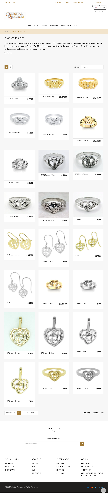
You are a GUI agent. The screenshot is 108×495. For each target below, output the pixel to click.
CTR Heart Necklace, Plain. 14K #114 (14, 401)
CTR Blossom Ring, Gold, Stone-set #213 (82, 97)
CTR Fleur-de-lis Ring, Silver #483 (48, 220)
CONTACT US (36, 473)
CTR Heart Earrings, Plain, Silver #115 (14, 303)
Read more (8, 53)
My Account (59, 2)
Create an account (79, 2)
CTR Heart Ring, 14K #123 (48, 388)
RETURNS (60, 473)
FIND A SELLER (62, 463)
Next (33, 413)
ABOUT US (35, 463)
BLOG (34, 467)
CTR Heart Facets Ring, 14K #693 (48, 303)
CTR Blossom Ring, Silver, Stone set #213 (48, 134)
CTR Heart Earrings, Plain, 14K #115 (82, 256)
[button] (100, 7)
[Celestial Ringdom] (15, 16)
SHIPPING (60, 470)
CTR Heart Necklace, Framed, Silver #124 (48, 353)
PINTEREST (9, 467)
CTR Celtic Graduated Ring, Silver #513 (14, 183)
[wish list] (22, 93)
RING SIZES (85, 463)
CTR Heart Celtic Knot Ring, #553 (82, 219)
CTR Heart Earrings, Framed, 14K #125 (14, 255)
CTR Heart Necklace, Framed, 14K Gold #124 (14, 353)
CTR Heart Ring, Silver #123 (82, 388)
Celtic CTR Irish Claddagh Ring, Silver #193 (14, 99)
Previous (11, 413)
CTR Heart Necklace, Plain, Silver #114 (82, 351)
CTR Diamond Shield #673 (48, 175)
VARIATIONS (86, 470)
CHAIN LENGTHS (87, 467)
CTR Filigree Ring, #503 (14, 216)
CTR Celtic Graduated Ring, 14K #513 (82, 141)
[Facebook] (92, 6)
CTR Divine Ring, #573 (82, 174)
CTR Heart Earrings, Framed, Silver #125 (48, 261)
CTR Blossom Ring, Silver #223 (14, 132)
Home (6, 32)
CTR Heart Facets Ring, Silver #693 (82, 303)
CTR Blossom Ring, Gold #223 (48, 97)
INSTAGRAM (10, 470)
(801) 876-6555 (11, 2)
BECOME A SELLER (63, 467)
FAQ (33, 470)
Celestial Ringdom (16, 487)
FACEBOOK (9, 463)
